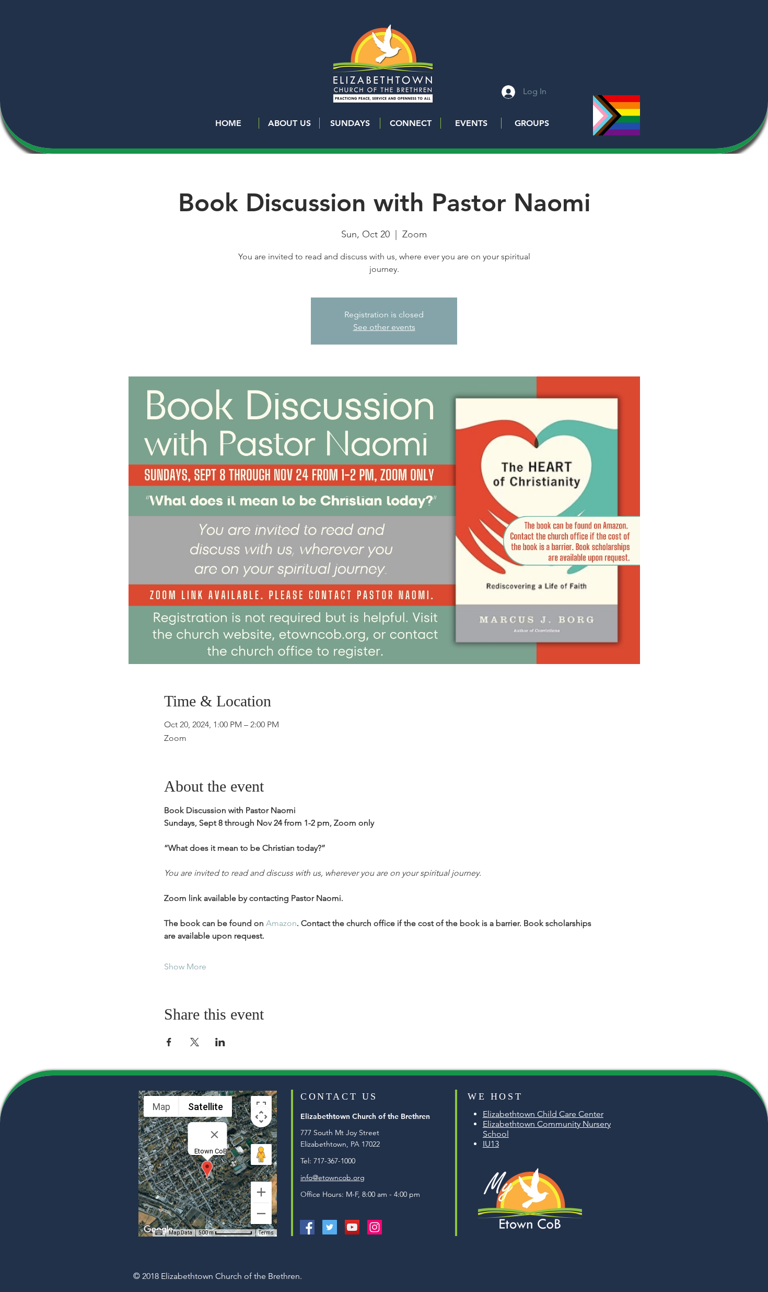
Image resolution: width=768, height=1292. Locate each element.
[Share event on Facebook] (169, 1042)
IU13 (491, 1144)
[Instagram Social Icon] (374, 1227)
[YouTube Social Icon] (352, 1227)
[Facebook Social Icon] (307, 1227)
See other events (384, 327)
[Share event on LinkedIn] (220, 1042)
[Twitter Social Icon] (329, 1227)
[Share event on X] (195, 1042)
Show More (185, 966)
